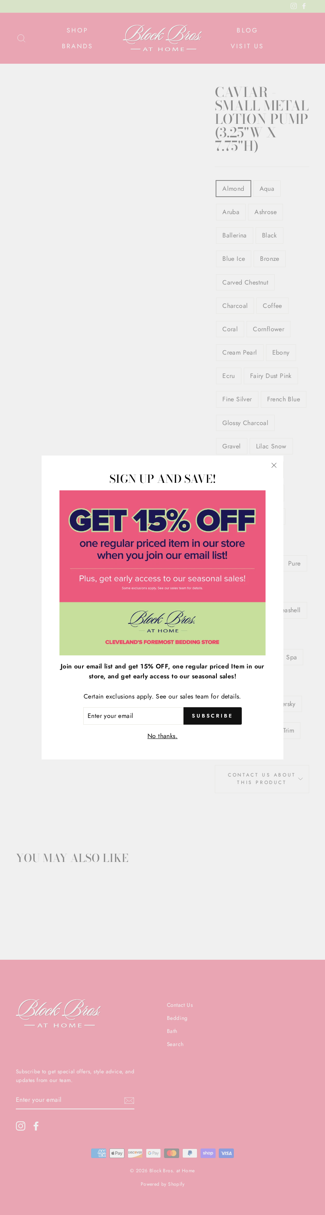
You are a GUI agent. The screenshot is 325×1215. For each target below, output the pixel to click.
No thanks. (162, 735)
